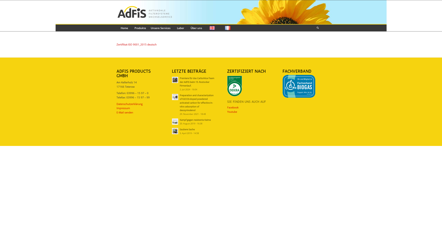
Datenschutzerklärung (130, 104)
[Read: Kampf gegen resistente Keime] (175, 121)
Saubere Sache (187, 129)
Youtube (232, 111)
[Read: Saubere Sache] (175, 131)
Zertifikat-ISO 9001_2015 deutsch (137, 44)
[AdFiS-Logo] (145, 12)
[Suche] (317, 28)
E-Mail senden (125, 112)
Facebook (233, 107)
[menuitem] (124, 28)
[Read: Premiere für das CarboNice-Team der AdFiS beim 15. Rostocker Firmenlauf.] (175, 80)
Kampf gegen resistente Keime (195, 119)
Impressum (123, 108)
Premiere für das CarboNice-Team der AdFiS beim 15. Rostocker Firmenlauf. (197, 82)
